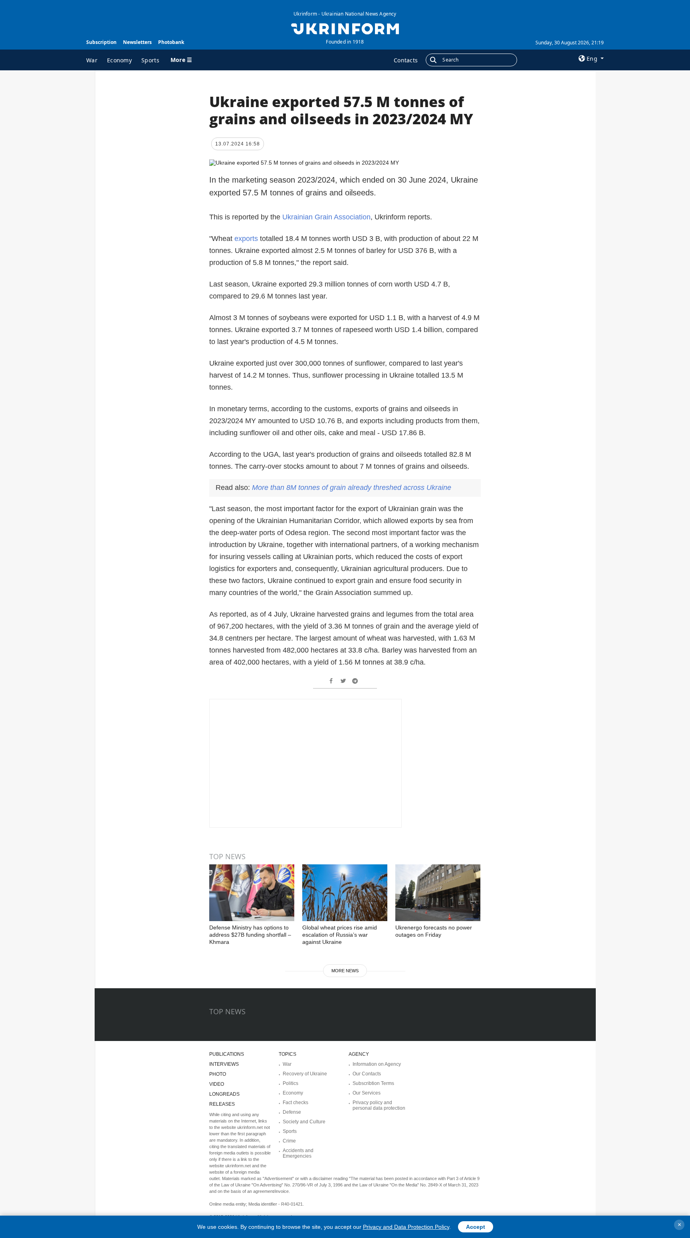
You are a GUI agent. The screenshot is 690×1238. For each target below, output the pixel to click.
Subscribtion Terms (373, 1083)
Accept (475, 1227)
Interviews (224, 1064)
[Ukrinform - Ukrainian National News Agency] (345, 28)
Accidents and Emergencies (298, 1153)
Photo (217, 1074)
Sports (150, 60)
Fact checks (295, 1102)
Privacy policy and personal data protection (379, 1105)
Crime (289, 1141)
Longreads (224, 1094)
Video (216, 1084)
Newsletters (137, 42)
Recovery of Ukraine (305, 1074)
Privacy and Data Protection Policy (406, 1227)
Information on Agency (377, 1064)
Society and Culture (304, 1122)
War (91, 60)
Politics (290, 1083)
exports (246, 239)
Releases (222, 1104)
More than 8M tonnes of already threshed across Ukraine (351, 488)
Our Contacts (367, 1074)
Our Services (367, 1093)
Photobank (171, 42)
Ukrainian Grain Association (326, 217)
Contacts (406, 60)
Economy (119, 60)
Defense (292, 1112)
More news (345, 970)
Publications (226, 1054)
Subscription (101, 42)
